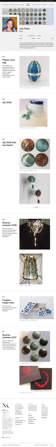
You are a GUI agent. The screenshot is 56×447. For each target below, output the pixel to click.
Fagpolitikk (22, 4)
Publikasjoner (18, 412)
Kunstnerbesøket (19, 408)
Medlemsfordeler (32, 408)
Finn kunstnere (18, 406)
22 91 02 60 (4, 413)
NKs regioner (45, 408)
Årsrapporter (45, 412)
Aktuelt (36, 4)
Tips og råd (18, 424)
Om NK (43, 406)
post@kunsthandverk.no (6, 412)
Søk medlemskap (32, 410)
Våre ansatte (45, 410)
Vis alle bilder (36, 207)
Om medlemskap (32, 406)
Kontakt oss (44, 417)
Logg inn (52, 4)
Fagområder (18, 410)
